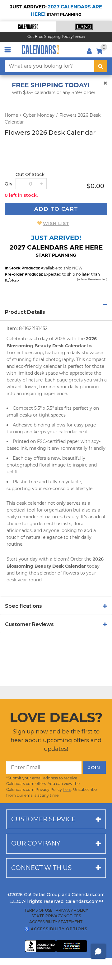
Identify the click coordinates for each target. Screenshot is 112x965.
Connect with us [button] (41, 868)
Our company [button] (35, 843)
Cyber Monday (38, 115)
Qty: (9, 184)
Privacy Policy (72, 910)
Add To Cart (56, 209)
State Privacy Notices (56, 916)
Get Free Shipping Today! (50, 36)
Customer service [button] (43, 819)
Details (80, 37)
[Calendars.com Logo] (40, 49)
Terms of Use (38, 910)
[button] (28, 26)
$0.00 (95, 186)
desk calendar (31, 503)
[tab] (56, 304)
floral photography (53, 359)
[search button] (100, 66)
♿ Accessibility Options (56, 929)
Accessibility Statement (56, 922)
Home (11, 115)
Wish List (56, 223)
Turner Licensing (25, 352)
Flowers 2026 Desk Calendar (50, 132)
